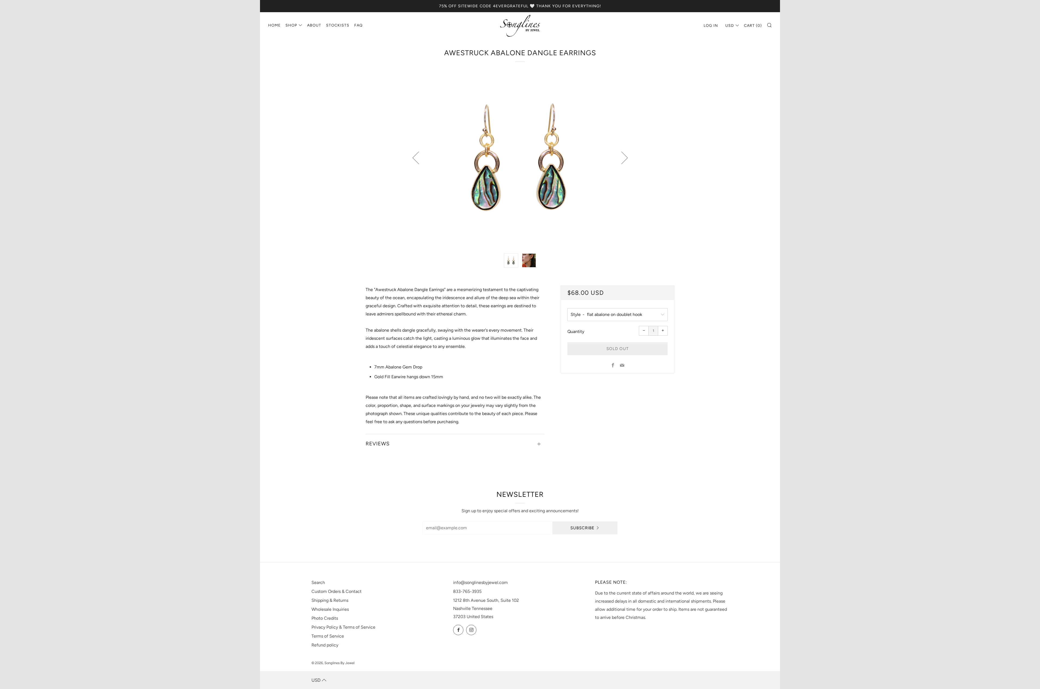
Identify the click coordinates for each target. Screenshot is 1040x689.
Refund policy (324, 645)
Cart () (753, 25)
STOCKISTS (337, 25)
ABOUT (314, 25)
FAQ (358, 25)
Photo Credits (324, 618)
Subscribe (582, 527)
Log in (711, 25)
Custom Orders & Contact (336, 591)
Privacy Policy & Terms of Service (343, 627)
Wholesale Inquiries (330, 609)
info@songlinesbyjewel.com (480, 582)
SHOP (291, 25)
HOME (274, 25)
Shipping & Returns (329, 600)
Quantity (575, 331)
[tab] (511, 260)
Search (318, 582)
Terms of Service (327, 636)
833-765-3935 (467, 591)
